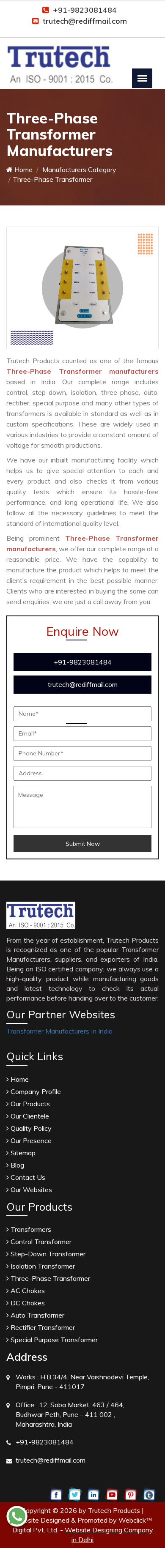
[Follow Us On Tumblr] (149, 1494)
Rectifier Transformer (42, 1327)
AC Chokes (27, 1290)
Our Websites (30, 1189)
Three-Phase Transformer (49, 1278)
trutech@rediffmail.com (85, 21)
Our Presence (30, 1140)
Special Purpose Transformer (53, 1339)
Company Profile (35, 1091)
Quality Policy (30, 1128)
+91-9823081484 (85, 10)
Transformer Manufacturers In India (59, 1031)
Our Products (29, 1103)
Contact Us (27, 1177)
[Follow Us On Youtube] (111, 1494)
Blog (16, 1165)
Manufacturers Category (78, 169)
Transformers (30, 1229)
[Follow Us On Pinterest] (130, 1494)
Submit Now (83, 844)
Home (23, 169)
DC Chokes (27, 1303)
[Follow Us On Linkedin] (93, 1494)
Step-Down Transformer (47, 1254)
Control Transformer (40, 1241)
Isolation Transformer (42, 1266)
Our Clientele (29, 1116)
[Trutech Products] (59, 58)
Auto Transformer (36, 1315)
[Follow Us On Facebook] (56, 1494)
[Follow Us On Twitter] (74, 1494)
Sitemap (22, 1153)
